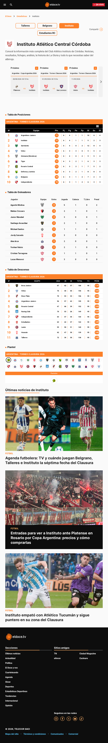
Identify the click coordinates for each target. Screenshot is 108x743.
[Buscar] (11, 5)
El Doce (8, 16)
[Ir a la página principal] (52, 4)
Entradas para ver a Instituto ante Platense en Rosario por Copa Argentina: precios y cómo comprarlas (52, 538)
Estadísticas (22, 16)
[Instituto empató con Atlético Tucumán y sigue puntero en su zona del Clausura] (54, 580)
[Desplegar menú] (4, 4)
